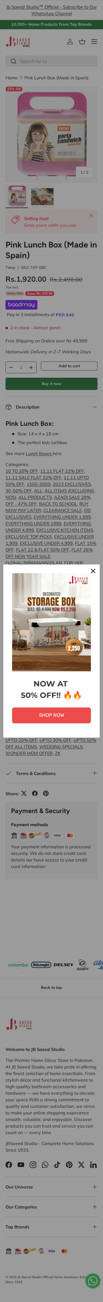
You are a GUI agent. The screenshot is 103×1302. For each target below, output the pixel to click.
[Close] (93, 571)
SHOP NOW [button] (51, 715)
